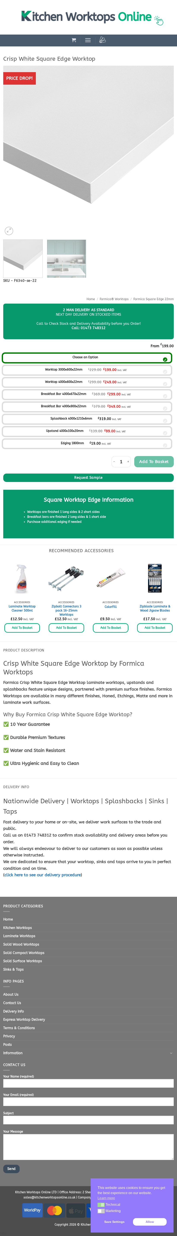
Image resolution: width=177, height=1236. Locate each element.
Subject (8, 1113)
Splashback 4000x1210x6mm (71, 418)
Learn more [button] (106, 1198)
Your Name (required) (18, 1076)
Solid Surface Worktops (22, 961)
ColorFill (111, 607)
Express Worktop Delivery (24, 1019)
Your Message (13, 1131)
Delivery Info (13, 1011)
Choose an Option (85, 357)
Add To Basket (22, 628)
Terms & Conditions (19, 1028)
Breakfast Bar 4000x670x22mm (63, 394)
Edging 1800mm (72, 443)
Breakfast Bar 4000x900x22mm (63, 406)
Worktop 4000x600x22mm (63, 382)
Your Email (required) (18, 1095)
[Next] (165, 151)
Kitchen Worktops (17, 928)
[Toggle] (171, 1052)
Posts (7, 1045)
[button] (74, 40)
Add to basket (154, 461)
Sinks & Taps (13, 969)
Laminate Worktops (19, 936)
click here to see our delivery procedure (43, 874)
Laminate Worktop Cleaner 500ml (22, 608)
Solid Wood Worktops (21, 944)
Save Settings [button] (114, 1221)
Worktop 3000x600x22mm (63, 369)
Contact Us (12, 1003)
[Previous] (12, 151)
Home (91, 299)
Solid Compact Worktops (23, 953)
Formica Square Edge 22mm (153, 299)
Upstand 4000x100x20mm (65, 431)
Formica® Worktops (114, 299)
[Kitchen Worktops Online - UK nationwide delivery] (94, 17)
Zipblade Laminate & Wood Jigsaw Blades (155, 608)
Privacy (9, 1036)
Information (12, 1053)
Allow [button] (150, 1221)
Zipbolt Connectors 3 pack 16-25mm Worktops (66, 610)
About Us (10, 994)
